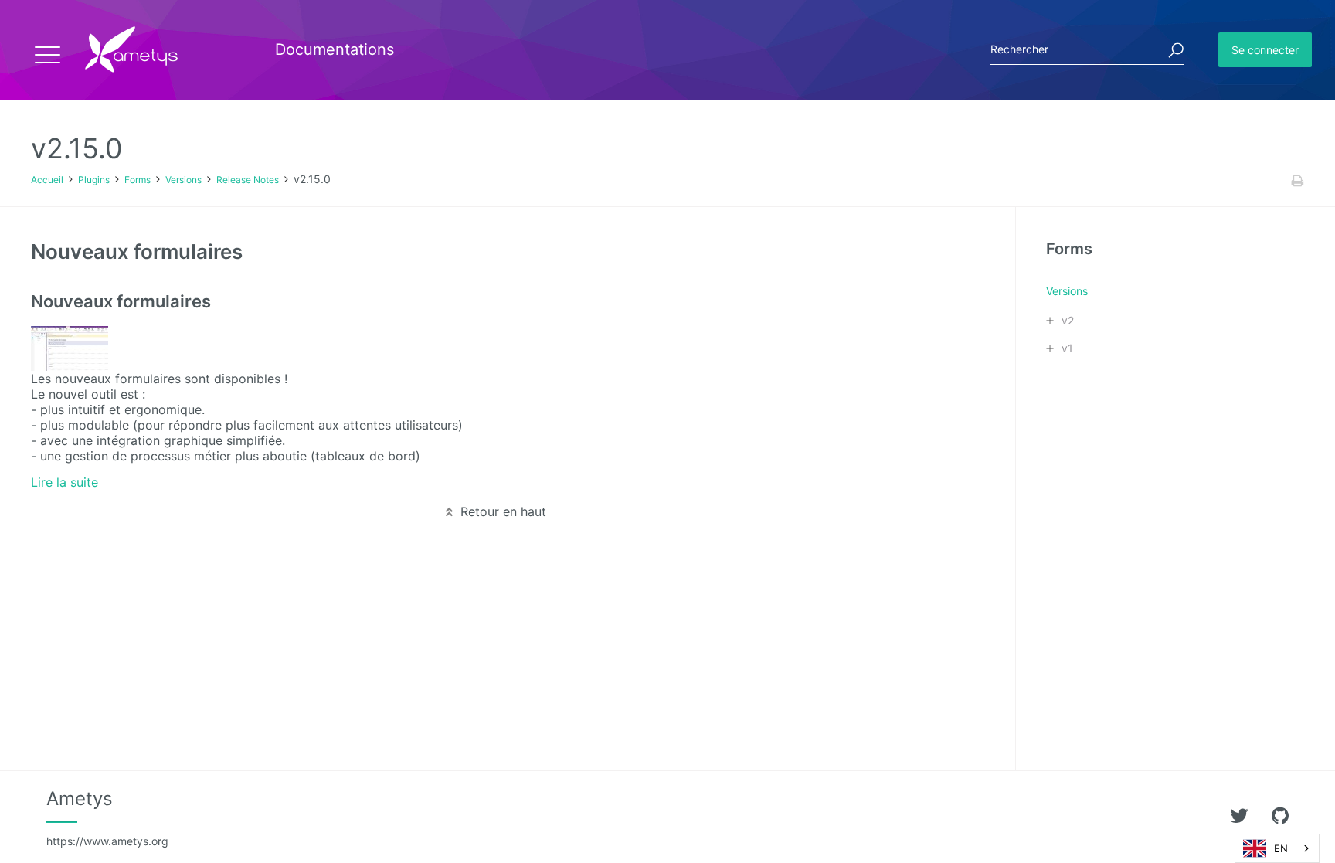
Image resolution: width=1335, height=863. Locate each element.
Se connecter (1265, 49)
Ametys (107, 817)
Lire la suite (64, 482)
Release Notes (247, 179)
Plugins (94, 179)
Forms (137, 179)
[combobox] (1277, 848)
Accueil (47, 179)
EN (1281, 848)
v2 (1068, 320)
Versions (183, 179)
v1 (1067, 348)
